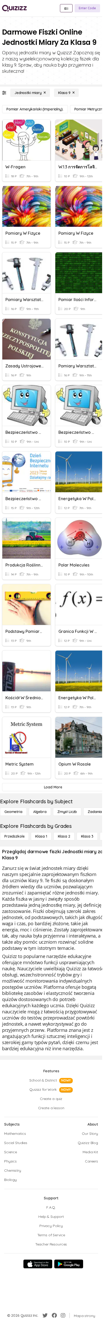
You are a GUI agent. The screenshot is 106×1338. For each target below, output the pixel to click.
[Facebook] (54, 1315)
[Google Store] (68, 1264)
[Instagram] (63, 1315)
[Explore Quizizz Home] (14, 8)
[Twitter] (45, 1315)
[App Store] (37, 1264)
